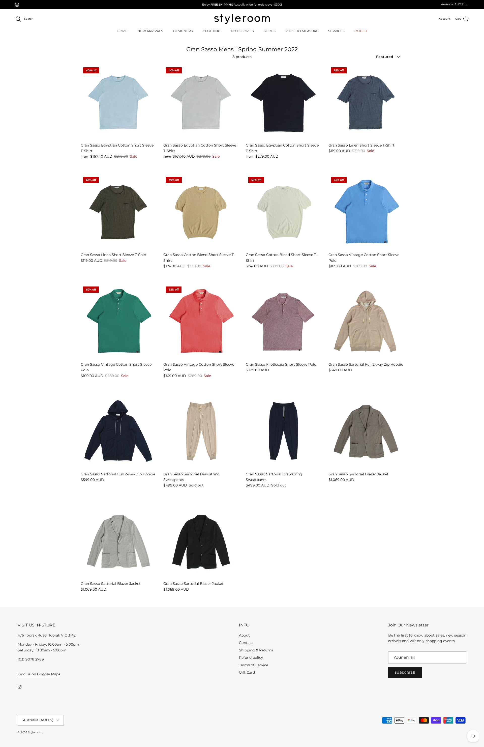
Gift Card (247, 672)
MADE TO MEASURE (301, 31)
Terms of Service (253, 665)
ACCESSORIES (242, 31)
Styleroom (35, 732)
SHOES (270, 31)
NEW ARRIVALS (150, 31)
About (244, 635)
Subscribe (405, 672)
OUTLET (361, 31)
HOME (122, 31)
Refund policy (251, 657)
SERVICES (336, 31)
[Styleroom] (242, 19)
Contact (246, 642)
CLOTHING (212, 31)
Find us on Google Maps (39, 674)
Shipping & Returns (256, 650)
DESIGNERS (183, 31)
